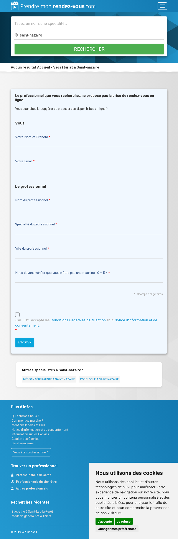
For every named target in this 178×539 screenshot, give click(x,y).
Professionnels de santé (33, 475)
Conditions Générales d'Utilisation (78, 320)
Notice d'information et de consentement (40, 429)
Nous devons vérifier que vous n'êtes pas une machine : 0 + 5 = (61, 273)
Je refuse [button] (123, 521)
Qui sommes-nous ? (25, 416)
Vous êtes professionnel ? (31, 452)
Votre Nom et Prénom (31, 137)
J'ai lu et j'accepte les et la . (86, 322)
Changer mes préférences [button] (117, 529)
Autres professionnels (31, 488)
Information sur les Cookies (30, 434)
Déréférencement (24, 443)
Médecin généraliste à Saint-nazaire (49, 379)
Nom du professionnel (31, 200)
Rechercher (89, 49)
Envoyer (24, 342)
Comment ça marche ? (27, 420)
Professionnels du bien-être (36, 481)
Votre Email (23, 161)
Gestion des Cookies (25, 438)
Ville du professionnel (31, 248)
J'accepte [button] (105, 521)
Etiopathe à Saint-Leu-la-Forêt (32, 511)
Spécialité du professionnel (35, 224)
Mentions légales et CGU (28, 425)
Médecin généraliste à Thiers (31, 516)
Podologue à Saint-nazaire (99, 379)
